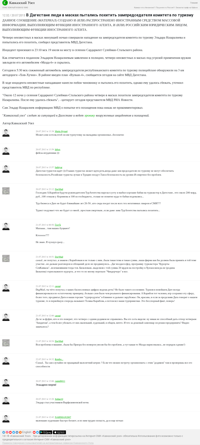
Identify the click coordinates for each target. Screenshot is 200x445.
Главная (194, 3)
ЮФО (26, 8)
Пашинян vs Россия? (165, 8)
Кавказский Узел (22, 2)
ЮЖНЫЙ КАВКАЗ (15, 8)
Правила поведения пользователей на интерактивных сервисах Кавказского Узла (48, 443)
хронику (90, 115)
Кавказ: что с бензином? (144, 8)
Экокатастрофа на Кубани (187, 8)
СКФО (4, 8)
